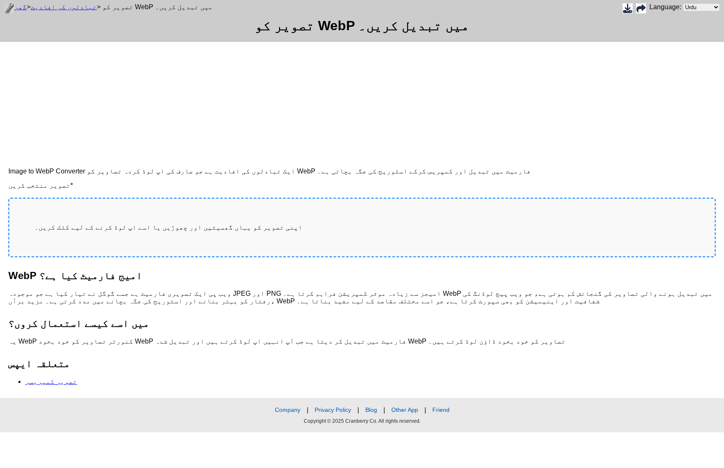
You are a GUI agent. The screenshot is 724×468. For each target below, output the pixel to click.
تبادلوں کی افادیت (64, 6)
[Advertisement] (251, 100)
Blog (371, 409)
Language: (666, 6)
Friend (441, 409)
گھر (20, 6)
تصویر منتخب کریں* (40, 185)
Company (287, 409)
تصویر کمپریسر (51, 381)
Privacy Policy (333, 409)
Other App (404, 409)
